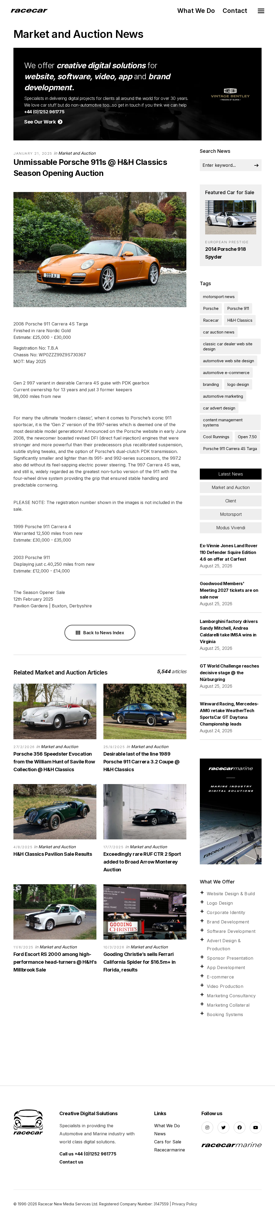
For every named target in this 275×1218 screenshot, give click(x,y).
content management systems (223, 422)
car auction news (218, 332)
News (160, 1133)
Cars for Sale (167, 1141)
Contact (235, 11)
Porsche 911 (238, 308)
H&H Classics (239, 320)
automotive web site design (228, 360)
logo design (238, 384)
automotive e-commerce (226, 372)
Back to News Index (103, 632)
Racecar (211, 320)
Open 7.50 (247, 436)
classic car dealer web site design (227, 346)
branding (211, 384)
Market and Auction (77, 153)
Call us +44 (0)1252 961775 (87, 1154)
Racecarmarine (169, 1149)
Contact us (71, 1162)
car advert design (219, 408)
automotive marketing (223, 396)
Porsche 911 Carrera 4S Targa (230, 448)
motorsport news (219, 296)
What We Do (196, 11)
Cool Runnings (216, 436)
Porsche (211, 308)
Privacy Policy (184, 1204)
